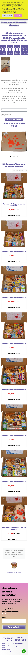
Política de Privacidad (11, 113)
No (5, 116)
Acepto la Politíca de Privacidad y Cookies (10, 610)
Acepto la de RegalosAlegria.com (9, 113)
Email (2, 107)
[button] (3, 142)
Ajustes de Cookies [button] (7, 15)
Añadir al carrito (14, 216)
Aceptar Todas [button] (18, 15)
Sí (2, 116)
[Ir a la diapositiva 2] (10, 156)
